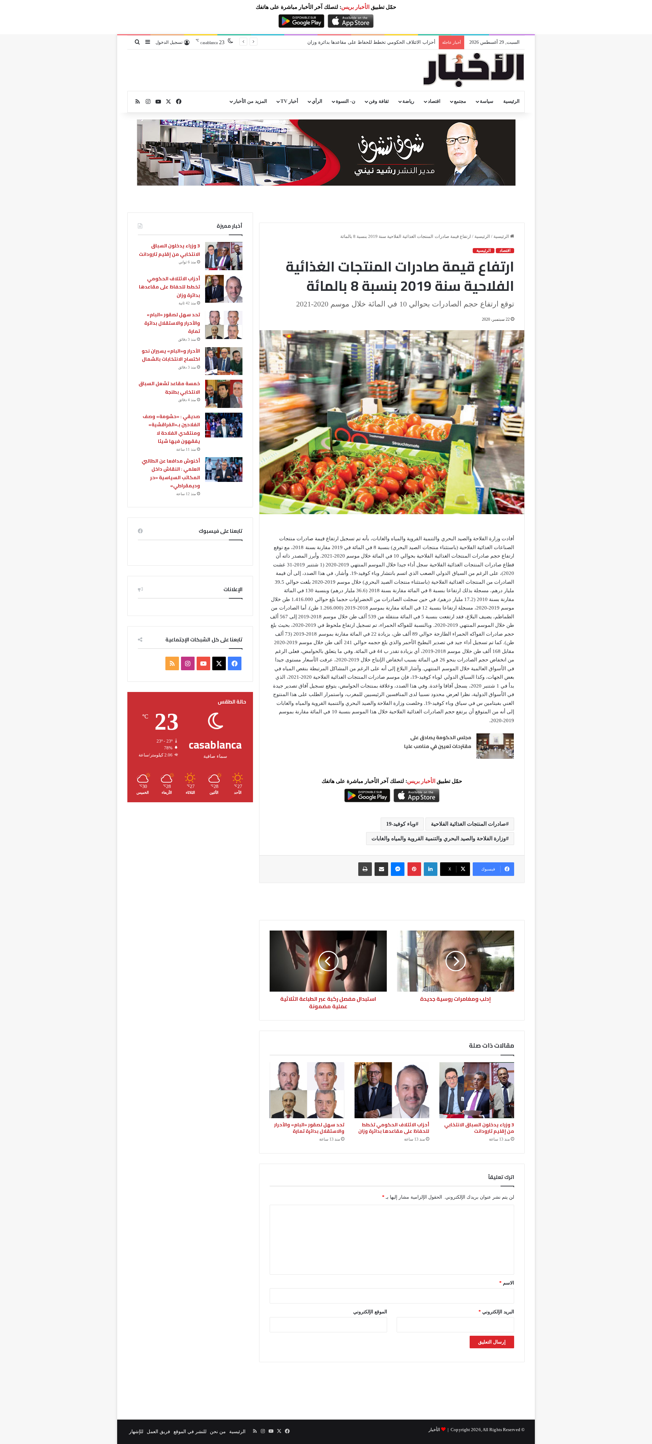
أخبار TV (289, 101)
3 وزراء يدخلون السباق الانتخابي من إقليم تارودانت (479, 1128)
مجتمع (460, 101)
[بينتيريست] (414, 869)
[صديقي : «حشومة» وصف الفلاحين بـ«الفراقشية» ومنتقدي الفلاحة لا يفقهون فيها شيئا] (223, 425)
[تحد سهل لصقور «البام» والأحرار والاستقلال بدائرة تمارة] (307, 1090)
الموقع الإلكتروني (370, 1311)
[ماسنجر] (397, 869)
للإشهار (136, 1431)
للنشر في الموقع (190, 1431)
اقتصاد (434, 101)
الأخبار (434, 1429)
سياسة (486, 101)
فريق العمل (158, 1431)
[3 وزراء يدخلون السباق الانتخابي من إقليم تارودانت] (476, 1090)
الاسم (506, 1283)
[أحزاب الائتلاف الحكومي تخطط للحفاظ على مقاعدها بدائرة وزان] (392, 1090)
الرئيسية (511, 101)
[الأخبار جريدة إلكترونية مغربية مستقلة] (474, 70)
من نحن (218, 1431)
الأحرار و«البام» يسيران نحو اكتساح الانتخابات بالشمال (171, 355)
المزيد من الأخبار (250, 101)
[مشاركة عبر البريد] (381, 869)
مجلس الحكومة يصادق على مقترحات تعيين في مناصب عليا (437, 742)
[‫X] (219, 663)
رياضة (408, 101)
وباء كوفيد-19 (401, 824)
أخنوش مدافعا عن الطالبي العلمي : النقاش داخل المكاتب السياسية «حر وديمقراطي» (171, 473)
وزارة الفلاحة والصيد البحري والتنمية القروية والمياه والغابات (439, 838)
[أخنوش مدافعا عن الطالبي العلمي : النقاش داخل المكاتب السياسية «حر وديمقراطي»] (223, 469)
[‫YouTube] (203, 663)
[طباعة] (365, 869)
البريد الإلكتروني (496, 1311)
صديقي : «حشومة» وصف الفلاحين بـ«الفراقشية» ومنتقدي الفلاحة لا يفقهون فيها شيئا (171, 429)
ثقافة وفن (379, 101)
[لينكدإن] (430, 869)
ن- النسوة (345, 101)
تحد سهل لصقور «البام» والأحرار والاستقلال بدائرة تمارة (309, 1128)
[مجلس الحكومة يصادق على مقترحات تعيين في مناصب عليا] (495, 746)
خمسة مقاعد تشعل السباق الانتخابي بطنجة (169, 387)
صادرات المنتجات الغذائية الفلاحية (468, 824)
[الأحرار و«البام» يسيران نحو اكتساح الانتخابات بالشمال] (223, 361)
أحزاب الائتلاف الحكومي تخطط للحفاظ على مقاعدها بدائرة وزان (393, 1128)
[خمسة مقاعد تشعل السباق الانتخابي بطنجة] (223, 394)
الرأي (317, 101)
